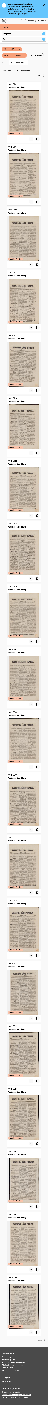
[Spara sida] (37, 139)
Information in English (10, 1370)
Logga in (30, 21)
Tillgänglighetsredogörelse (12, 1365)
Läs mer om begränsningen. (17, 14)
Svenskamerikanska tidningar (13, 1392)
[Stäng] (44, 5)
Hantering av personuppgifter (13, 1362)
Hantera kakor (7, 1368)
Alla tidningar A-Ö (9, 1360)
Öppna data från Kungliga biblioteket (16, 1395)
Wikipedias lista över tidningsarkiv (15, 1397)
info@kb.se (6, 1381)
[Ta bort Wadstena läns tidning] (23, 55)
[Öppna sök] (22, 21)
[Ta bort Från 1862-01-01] (19, 49)
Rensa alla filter (36, 55)
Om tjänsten (41, 21)
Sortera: (5, 63)
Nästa (40, 75)
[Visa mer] (31, 139)
